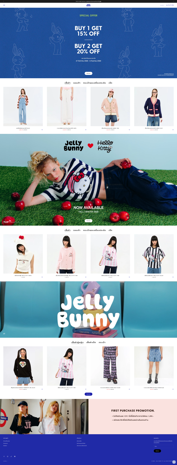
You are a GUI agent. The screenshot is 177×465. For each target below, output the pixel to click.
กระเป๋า (102, 342)
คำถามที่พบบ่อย (6, 441)
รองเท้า (76, 83)
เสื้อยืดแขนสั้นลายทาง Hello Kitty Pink (110, 275)
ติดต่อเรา (5, 445)
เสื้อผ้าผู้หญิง (77, 342)
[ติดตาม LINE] (14, 456)
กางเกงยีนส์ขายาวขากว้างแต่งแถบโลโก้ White (66, 128)
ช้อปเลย (88, 73)
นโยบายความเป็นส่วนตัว (82, 445)
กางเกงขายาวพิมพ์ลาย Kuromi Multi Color (110, 387)
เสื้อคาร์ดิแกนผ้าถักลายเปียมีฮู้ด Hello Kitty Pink (67, 275)
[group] (88, 416)
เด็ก (110, 83)
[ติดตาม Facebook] (4, 456)
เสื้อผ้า (68, 83)
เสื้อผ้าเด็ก (91, 342)
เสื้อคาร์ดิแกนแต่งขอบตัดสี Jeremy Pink (110, 128)
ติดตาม (157, 451)
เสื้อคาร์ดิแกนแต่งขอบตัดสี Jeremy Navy (154, 128)
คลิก (102, 1)
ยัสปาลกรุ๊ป (79, 441)
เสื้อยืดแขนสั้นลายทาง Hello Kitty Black (154, 275)
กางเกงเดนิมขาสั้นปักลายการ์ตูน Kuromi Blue (154, 387)
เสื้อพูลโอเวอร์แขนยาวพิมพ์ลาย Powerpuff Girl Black (23, 387)
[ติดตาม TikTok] (11, 456)
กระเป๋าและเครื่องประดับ (94, 83)
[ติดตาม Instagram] (7, 456)
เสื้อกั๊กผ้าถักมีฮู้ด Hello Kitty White (23, 275)
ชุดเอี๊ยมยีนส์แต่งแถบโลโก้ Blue (23, 128)
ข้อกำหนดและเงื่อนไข (81, 443)
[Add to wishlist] (42, 129)
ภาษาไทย (162, 5)
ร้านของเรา (5, 443)
